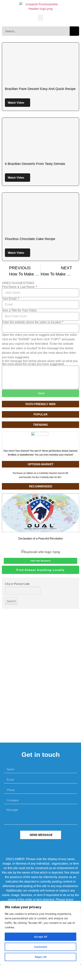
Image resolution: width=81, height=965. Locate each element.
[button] (40, 18)
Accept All (40, 936)
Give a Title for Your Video (19, 310)
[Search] (74, 31)
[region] (40, 933)
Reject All (40, 956)
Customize (40, 946)
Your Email (9, 298)
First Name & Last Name (18, 286)
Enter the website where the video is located (31, 322)
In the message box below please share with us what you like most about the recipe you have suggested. (40, 363)
